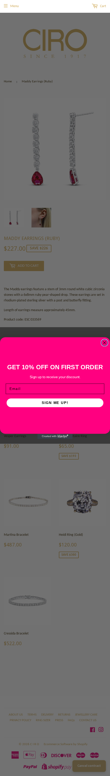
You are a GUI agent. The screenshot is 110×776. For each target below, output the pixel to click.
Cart (102, 6)
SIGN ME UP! (55, 402)
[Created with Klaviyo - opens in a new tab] (55, 436)
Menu (14, 6)
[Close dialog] (104, 342)
